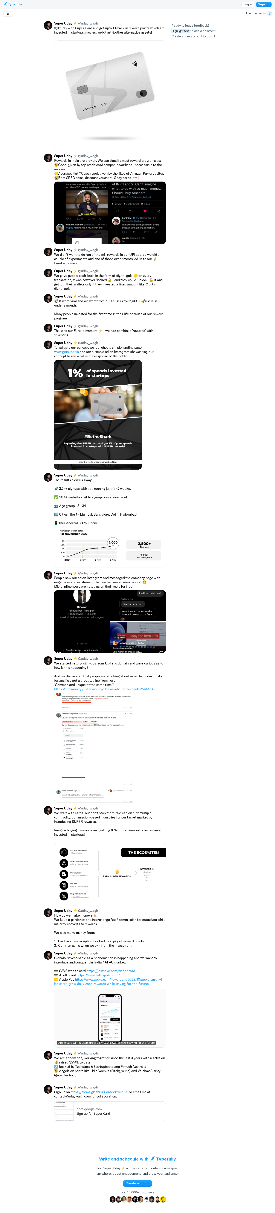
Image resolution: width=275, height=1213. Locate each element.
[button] (269, 13)
